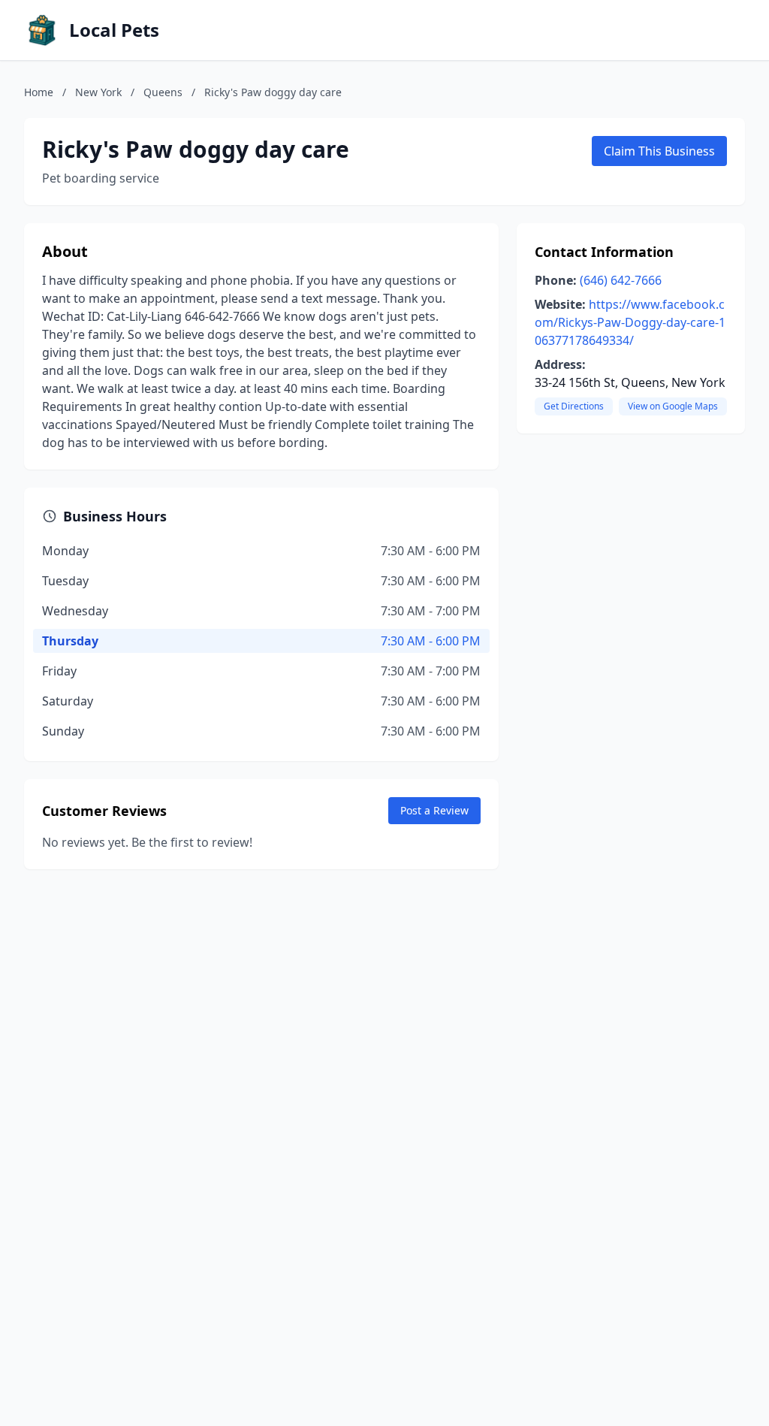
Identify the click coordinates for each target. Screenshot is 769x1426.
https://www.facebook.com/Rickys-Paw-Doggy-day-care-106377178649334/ (630, 322)
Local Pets (114, 30)
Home (38, 92)
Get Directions (574, 406)
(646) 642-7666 (621, 280)
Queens (162, 92)
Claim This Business (659, 151)
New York (98, 92)
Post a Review (434, 810)
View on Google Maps (673, 406)
